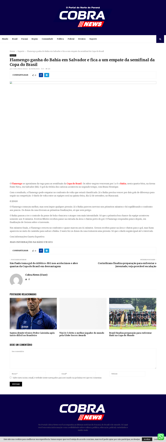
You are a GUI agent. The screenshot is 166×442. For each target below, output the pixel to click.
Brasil (14, 39)
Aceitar (147, 439)
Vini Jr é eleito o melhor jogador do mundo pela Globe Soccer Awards (81, 334)
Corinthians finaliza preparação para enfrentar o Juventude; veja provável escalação (127, 265)
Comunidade (47, 39)
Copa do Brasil (74, 183)
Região (35, 39)
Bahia (123, 183)
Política (60, 39)
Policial (71, 39)
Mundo (5, 39)
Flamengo (17, 183)
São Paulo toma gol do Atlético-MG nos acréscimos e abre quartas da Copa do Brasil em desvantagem (44, 265)
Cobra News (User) (20, 69)
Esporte (93, 39)
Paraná (24, 39)
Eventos (82, 39)
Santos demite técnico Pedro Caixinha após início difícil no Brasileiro (32, 334)
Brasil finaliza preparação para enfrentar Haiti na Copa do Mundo (130, 334)
